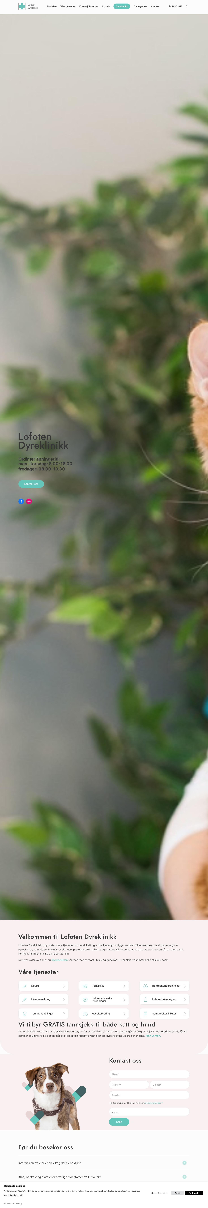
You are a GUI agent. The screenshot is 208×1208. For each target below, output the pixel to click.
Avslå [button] (177, 1193)
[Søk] (187, 6)
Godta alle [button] (194, 1193)
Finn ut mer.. (153, 1035)
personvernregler (153, 1103)
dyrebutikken (60, 959)
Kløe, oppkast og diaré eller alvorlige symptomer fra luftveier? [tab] (59, 1177)
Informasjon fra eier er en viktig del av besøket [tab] (49, 1163)
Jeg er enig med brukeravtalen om (138, 1103)
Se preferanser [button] (159, 1193)
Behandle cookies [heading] (14, 1186)
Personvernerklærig (13, 1203)
